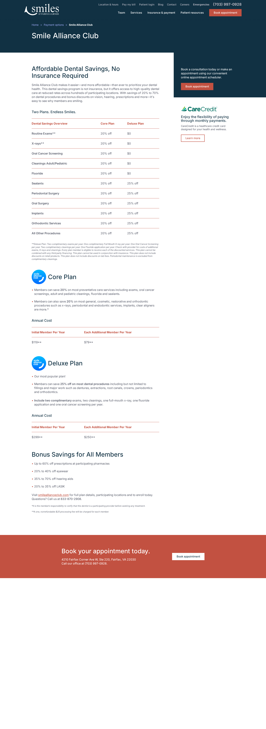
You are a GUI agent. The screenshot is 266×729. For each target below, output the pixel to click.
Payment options (54, 24)
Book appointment (197, 86)
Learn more (192, 138)
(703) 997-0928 (96, 563)
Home (35, 24)
